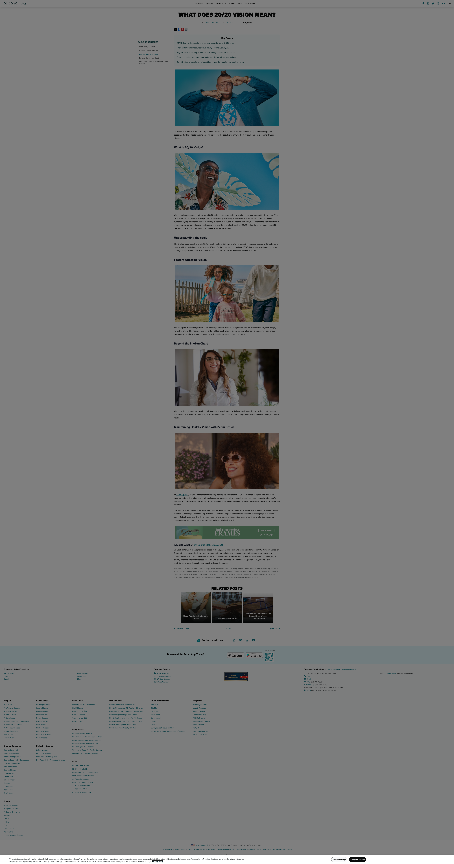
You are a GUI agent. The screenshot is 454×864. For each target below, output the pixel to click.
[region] (227, 859)
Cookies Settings (339, 859)
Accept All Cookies (357, 859)
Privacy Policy (157, 861)
